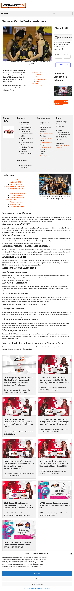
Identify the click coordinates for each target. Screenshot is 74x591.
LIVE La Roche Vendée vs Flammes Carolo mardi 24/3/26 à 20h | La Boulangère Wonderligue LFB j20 (18, 423)
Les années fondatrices (17, 193)
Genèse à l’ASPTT (15, 182)
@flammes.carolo (45, 147)
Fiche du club (36, 72)
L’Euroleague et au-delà (17, 206)
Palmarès (39, 77)
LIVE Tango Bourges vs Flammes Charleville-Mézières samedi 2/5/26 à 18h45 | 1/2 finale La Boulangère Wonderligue (18, 381)
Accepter (37, 573)
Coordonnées (40, 79)
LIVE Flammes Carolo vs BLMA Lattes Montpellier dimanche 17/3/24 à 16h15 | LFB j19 (17, 544)
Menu (5, 13)
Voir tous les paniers (61, 102)
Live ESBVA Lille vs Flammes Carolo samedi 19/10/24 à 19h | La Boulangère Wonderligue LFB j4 (54, 463)
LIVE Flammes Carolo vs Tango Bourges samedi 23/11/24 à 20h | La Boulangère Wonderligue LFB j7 (54, 421)
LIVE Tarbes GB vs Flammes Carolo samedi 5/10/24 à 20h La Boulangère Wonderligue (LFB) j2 (18, 505)
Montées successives (17, 184)
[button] (71, 554)
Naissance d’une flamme (14, 180)
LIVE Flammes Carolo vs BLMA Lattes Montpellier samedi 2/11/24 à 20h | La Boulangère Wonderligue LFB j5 (19, 465)
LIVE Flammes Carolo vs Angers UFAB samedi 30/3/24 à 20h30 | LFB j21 (55, 505)
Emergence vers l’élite (16, 189)
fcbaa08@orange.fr (46, 156)
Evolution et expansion (17, 195)
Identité (38, 75)
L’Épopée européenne (16, 202)
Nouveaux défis (11, 200)
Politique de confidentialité (42, 588)
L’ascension (10, 191)
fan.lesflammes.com (46, 134)
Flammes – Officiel (46, 138)
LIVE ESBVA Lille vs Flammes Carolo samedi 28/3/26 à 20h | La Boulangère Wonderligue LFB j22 (54, 379)
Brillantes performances (17, 197)
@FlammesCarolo (46, 143)
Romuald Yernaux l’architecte (15, 186)
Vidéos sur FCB (37, 86)
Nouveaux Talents (15, 204)
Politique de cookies (29, 588)
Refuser (37, 579)
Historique (35, 83)
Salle (37, 81)
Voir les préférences (37, 584)
